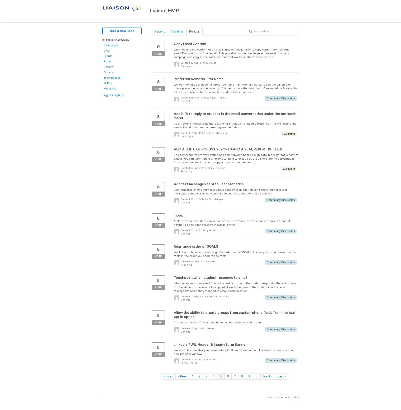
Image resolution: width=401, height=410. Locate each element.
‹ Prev (182, 376)
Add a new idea (122, 31)
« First (168, 376)
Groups (108, 72)
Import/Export (112, 77)
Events (108, 56)
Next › (267, 376)
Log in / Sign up (113, 95)
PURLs (108, 83)
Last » (281, 376)
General (109, 66)
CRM (107, 50)
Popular (194, 31)
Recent (159, 31)
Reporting (110, 88)
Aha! (296, 397)
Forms (107, 61)
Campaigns (111, 45)
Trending (177, 31)
